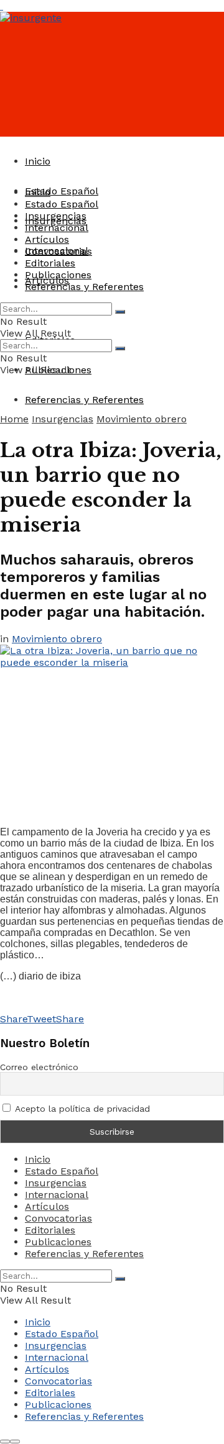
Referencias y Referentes (84, 400)
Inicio (37, 161)
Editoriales (50, 263)
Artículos (47, 239)
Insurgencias (55, 216)
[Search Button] (120, 312)
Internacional (56, 228)
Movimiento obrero (141, 419)
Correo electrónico (39, 1067)
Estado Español (61, 191)
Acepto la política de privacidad (81, 1109)
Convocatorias (58, 251)
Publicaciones (58, 275)
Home (14, 419)
